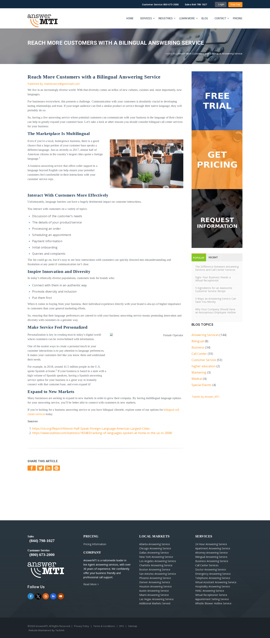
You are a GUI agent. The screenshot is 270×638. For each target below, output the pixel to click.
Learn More (187, 18)
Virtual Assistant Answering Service (215, 582)
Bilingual (198, 341)
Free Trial (235, 4)
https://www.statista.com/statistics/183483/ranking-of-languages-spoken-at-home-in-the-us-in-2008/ (102, 433)
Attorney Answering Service (211, 552)
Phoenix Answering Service (155, 578)
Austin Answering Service (154, 590)
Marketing (199, 372)
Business (198, 347)
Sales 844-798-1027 (196, 4)
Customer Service (204, 360)
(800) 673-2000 (42, 554)
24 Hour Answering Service (211, 544)
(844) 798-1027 (42, 541)
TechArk (59, 630)
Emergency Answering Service (213, 573)
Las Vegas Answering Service (156, 599)
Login (220, 4)
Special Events (202, 385)
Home (130, 18)
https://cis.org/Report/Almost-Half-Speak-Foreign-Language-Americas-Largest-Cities (91, 428)
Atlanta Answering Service (154, 544)
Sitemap (132, 626)
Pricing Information (94, 544)
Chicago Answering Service (155, 548)
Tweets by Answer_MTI (205, 396)
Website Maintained (39, 630)
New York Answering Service (156, 557)
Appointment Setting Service (212, 599)
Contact (220, 18)
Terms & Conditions (104, 626)
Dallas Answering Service (154, 552)
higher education (204, 366)
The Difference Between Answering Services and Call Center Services (217, 268)
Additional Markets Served (154, 603)
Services (146, 18)
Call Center (199, 354)
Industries (166, 18)
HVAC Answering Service (209, 590)
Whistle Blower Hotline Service (213, 603)
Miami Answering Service (154, 595)
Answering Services (205, 335)
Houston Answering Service (155, 586)
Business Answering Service (211, 561)
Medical (197, 379)
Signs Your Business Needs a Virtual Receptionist (213, 279)
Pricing (237, 18)
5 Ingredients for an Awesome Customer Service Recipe (213, 289)
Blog (204, 18)
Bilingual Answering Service (211, 557)
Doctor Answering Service (210, 569)
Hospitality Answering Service (212, 586)
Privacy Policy (81, 626)
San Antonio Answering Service (157, 573)
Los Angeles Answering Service (157, 561)
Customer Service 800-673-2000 (160, 4)
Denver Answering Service (154, 582)
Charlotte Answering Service (155, 565)
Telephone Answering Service (212, 578)
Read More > (91, 584)
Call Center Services (207, 565)
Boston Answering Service (154, 569)
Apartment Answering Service (212, 548)
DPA (121, 626)
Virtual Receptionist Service (211, 595)
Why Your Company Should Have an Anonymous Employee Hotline (215, 311)
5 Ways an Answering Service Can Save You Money (215, 300)
